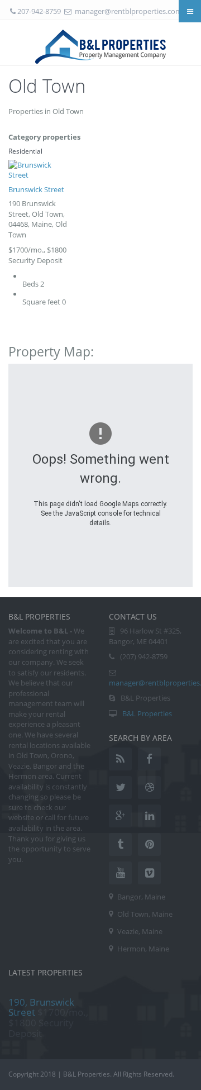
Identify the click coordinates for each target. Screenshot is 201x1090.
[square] (149, 872)
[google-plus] (120, 816)
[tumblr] (120, 844)
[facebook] (149, 759)
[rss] (120, 759)
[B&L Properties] (100, 42)
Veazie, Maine (139, 931)
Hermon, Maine (143, 949)
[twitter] (120, 787)
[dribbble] (149, 787)
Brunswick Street (36, 189)
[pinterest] (149, 844)
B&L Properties (147, 713)
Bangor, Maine (141, 897)
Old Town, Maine (145, 914)
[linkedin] (149, 816)
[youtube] (120, 872)
